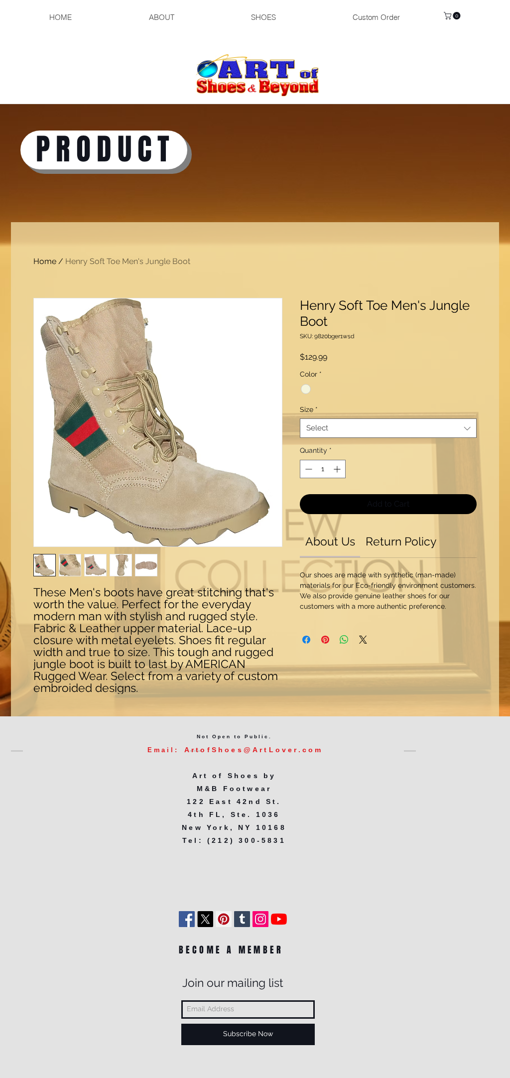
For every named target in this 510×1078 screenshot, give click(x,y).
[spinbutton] (323, 469)
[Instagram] (260, 919)
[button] (453, 15)
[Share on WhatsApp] (344, 640)
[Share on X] (363, 640)
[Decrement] (307, 469)
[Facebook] (187, 919)
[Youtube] (279, 919)
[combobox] (388, 428)
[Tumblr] (242, 919)
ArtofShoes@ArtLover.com (253, 750)
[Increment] (338, 469)
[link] (330, 541)
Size (309, 409)
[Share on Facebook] (306, 640)
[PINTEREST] (224, 919)
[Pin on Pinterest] (325, 640)
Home (44, 261)
